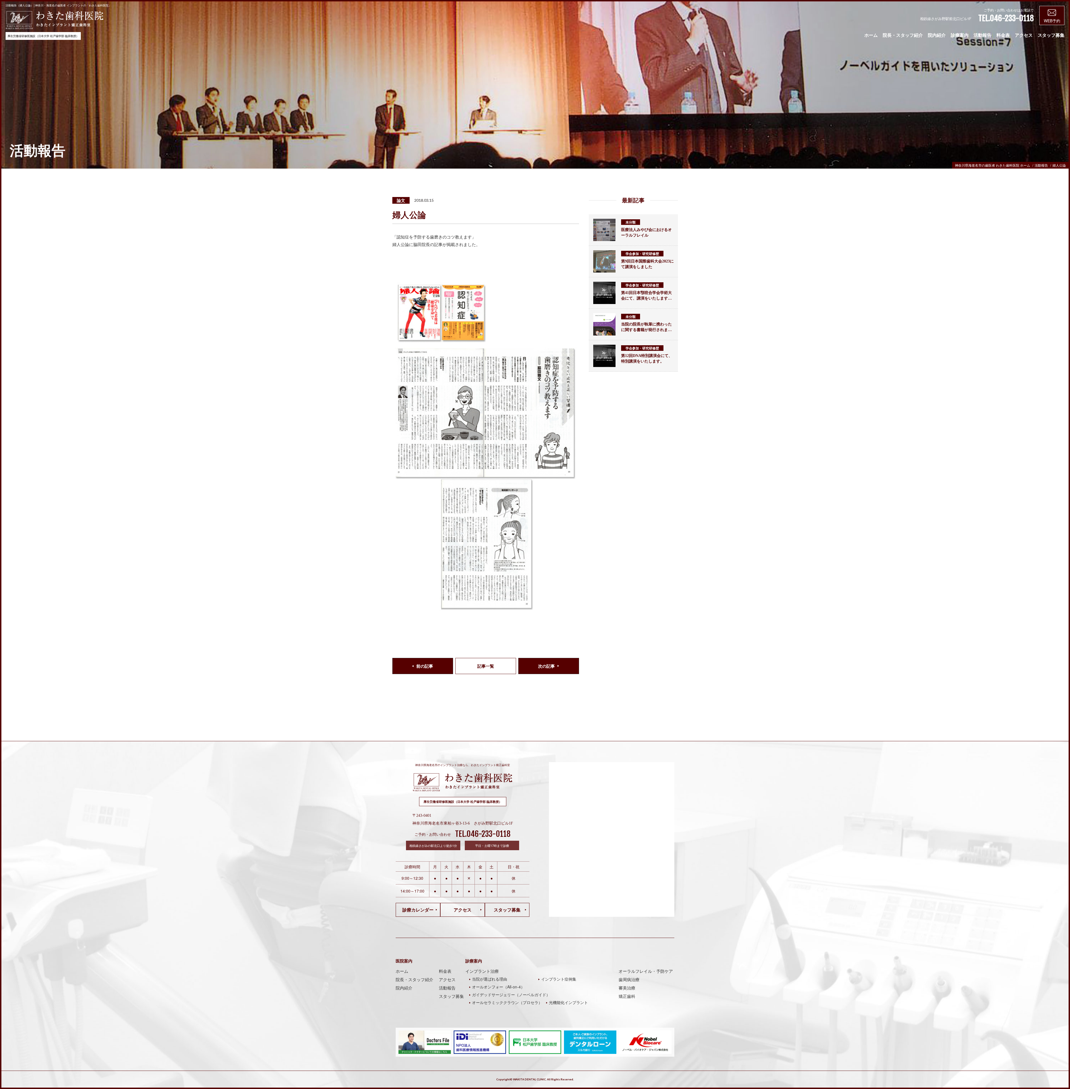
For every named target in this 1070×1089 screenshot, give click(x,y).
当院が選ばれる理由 (489, 978)
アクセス (1024, 35)
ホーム (871, 35)
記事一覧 (485, 666)
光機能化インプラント (568, 1002)
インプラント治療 (482, 971)
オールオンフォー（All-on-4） (498, 986)
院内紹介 (937, 35)
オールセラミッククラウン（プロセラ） (507, 1002)
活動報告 (982, 35)
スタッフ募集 (1051, 35)
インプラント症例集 (558, 978)
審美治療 (627, 988)
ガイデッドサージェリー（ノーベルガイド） (511, 994)
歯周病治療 (629, 979)
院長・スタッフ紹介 (903, 35)
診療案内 (960, 35)
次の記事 (546, 666)
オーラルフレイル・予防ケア (646, 971)
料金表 (1003, 35)
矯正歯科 (627, 996)
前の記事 (424, 666)
